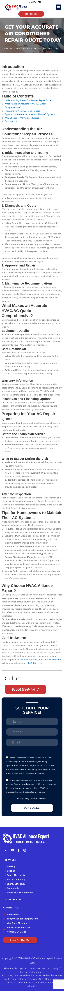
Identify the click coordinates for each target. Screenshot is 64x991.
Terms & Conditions (38, 799)
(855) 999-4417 (34, 663)
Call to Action (11, 121)
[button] (58, 7)
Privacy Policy (23, 799)
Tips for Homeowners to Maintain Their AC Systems (30, 114)
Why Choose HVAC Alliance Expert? (22, 118)
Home (5, 48)
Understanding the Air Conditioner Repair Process (29, 100)
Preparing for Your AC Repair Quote (22, 111)
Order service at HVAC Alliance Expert (41, 659)
